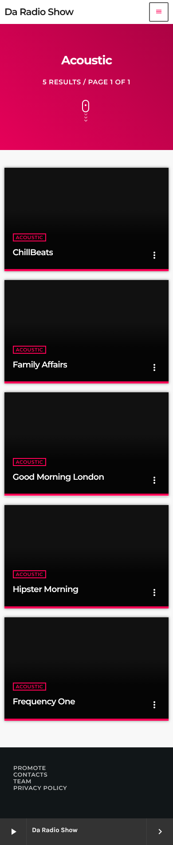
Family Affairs (40, 364)
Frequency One (44, 701)
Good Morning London (58, 477)
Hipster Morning (46, 589)
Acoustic (29, 237)
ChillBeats (33, 252)
